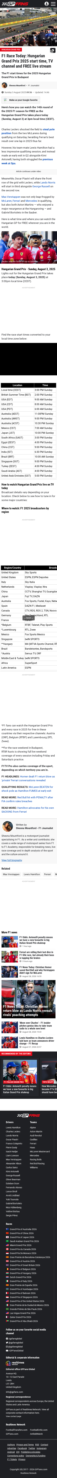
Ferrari (16, 200)
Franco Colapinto (14, 1143)
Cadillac (33, 1139)
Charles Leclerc (13, 1131)
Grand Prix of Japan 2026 (22, 1237)
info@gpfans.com (14, 1392)
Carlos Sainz (12, 1167)
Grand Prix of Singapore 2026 (24, 1297)
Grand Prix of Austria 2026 (22, 1261)
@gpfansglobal (15, 1342)
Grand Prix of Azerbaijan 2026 (24, 1289)
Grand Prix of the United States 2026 (27, 1301)
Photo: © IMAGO (9, 44)
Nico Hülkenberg (13, 1207)
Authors (11, 1444)
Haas (32, 1147)
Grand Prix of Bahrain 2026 (23, 1293)
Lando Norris (47, 182)
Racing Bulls (35, 1159)
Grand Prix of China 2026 (22, 1233)
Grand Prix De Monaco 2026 (23, 1253)
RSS (37, 1444)
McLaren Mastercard (40, 1151)
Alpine (33, 1127)
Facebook (22, 1448)
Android (11, 1452)
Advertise (11, 1448)
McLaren (7, 200)
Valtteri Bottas (13, 1211)
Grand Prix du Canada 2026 (23, 1249)
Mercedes (31, 200)
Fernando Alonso (14, 1187)
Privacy (21, 1459)
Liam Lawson (12, 1155)
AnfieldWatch (36, 1434)
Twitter (31, 1448)
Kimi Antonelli (12, 1171)
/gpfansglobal (15, 1338)
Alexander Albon (13, 1163)
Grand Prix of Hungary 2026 (23, 1273)
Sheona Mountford (17, 85)
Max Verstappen (11, 196)
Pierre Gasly (11, 1147)
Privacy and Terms (25, 1444)
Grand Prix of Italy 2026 (21, 1281)
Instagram (42, 1448)
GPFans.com (12, 1434)
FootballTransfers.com (16, 1430)
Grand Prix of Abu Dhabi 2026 (24, 1321)
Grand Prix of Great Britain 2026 (25, 1265)
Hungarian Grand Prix (11, 50)
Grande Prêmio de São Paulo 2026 (26, 1309)
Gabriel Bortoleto (14, 1203)
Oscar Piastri (12, 1139)
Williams (34, 1167)
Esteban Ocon (12, 1183)
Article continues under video (28, 171)
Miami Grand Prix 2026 (20, 1245)
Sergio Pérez (12, 1215)
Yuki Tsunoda (12, 1199)
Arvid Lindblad (12, 1195)
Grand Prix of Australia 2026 (23, 1229)
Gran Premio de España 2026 (23, 1285)
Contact (44, 1444)
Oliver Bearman (13, 1179)
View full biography (12, 860)
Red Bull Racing (37, 1163)
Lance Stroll (11, 1191)
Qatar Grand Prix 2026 (20, 1317)
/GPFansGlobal (15, 1350)
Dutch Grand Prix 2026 (20, 1277)
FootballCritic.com (38, 1430)
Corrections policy (15, 1455)
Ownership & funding (35, 1455)
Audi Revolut (36, 1135)
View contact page (13, 1416)
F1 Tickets (12, 1459)
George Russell (41, 186)
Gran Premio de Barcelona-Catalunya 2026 (30, 1257)
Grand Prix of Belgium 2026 (23, 1269)
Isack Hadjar (12, 1151)
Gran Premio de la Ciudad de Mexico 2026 (29, 1305)
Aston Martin (36, 1131)
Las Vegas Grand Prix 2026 (23, 1313)
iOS (17, 1452)
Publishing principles (30, 1452)
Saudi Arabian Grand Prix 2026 (24, 1241)
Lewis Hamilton (32, 874)
